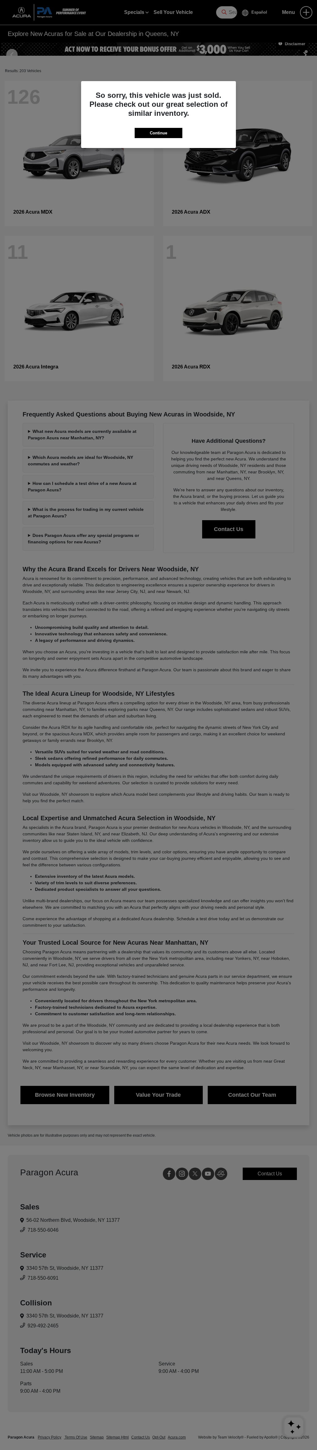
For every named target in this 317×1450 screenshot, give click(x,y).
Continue (158, 133)
